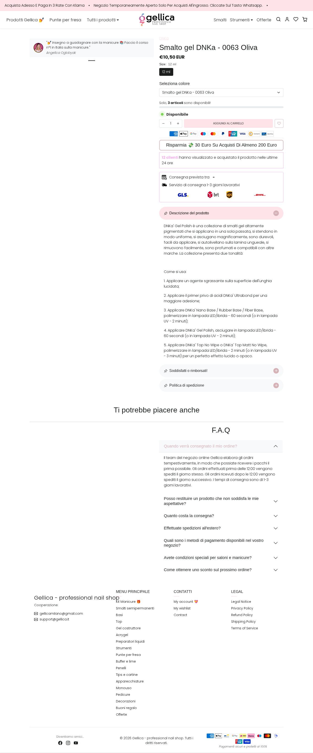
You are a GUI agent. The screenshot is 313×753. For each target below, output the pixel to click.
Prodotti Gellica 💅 (25, 20)
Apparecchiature (130, 681)
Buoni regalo (126, 708)
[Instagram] (68, 743)
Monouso (124, 688)
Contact (180, 615)
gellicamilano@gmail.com (61, 613)
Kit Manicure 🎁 (128, 601)
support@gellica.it (54, 619)
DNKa (164, 38)
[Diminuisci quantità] (163, 123)
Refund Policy (242, 615)
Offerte (264, 20)
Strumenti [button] (240, 20)
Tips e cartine (127, 674)
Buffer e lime (126, 661)
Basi (119, 615)
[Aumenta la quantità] (178, 123)
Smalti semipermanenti (135, 608)
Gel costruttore (128, 628)
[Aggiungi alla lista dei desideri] (279, 123)
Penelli (121, 668)
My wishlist (182, 608)
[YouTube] (76, 743)
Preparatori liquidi (130, 641)
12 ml (166, 71)
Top (119, 621)
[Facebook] (60, 743)
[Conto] (287, 19)
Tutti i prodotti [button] (101, 20)
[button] (278, 19)
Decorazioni (125, 701)
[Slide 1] (91, 60)
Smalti (220, 20)
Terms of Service (244, 628)
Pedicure (123, 694)
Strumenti (124, 648)
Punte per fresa (65, 20)
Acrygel (122, 635)
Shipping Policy (243, 621)
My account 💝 (186, 601)
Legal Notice (241, 601)
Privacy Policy (242, 608)
